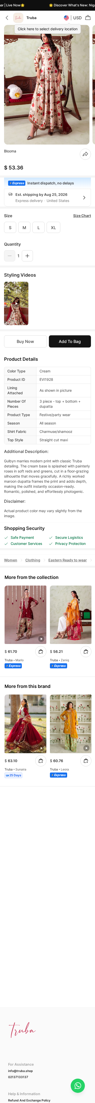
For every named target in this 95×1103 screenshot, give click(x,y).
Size (8, 215)
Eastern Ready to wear (67, 560)
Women (10, 560)
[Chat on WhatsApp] (78, 1086)
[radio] (10, 227)
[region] (47, 85)
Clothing (32, 560)
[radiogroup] (47, 227)
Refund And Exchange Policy (29, 1100)
